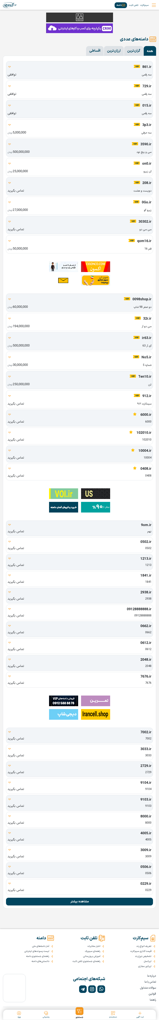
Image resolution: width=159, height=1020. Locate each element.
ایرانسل (147, 961)
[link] (10, 5)
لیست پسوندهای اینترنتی (36, 951)
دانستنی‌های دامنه (40, 961)
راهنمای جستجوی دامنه (37, 956)
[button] (79, 1013)
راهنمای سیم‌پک (92, 951)
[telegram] (83, 989)
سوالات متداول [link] (148, 988)
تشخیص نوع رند (143, 956)
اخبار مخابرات (93, 946)
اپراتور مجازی (144, 966)
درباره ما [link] (151, 976)
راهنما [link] (153, 1000)
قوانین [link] (152, 994)
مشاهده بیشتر (79, 901)
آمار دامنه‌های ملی (40, 946)
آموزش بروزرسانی (91, 956)
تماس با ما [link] (150, 982)
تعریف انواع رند (143, 946)
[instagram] (92, 989)
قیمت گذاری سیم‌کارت (140, 951)
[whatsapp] (101, 989)
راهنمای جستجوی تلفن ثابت (86, 961)
